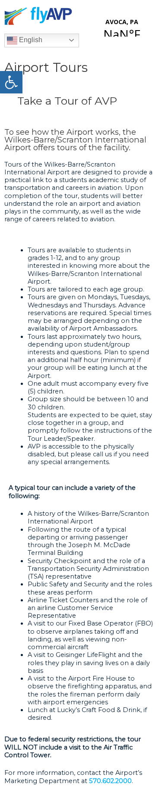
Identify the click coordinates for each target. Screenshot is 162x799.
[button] (11, 82)
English (29, 39)
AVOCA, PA (122, 20)
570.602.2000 (110, 781)
